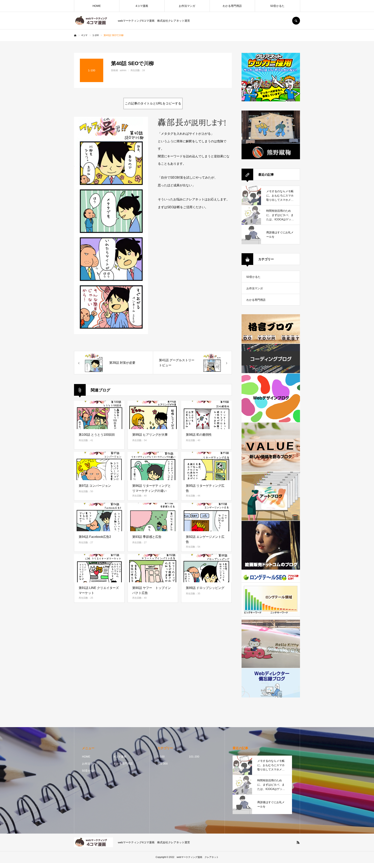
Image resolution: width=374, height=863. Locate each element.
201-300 (162, 763)
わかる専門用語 (232, 5)
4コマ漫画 (142, 5)
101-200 (194, 756)
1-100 (161, 756)
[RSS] (298, 842)
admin (123, 70)
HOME (97, 5)
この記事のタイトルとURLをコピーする (153, 103)
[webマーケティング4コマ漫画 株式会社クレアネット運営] (93, 21)
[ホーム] (75, 35)
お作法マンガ (187, 5)
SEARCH (296, 21)
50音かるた (277, 5)
